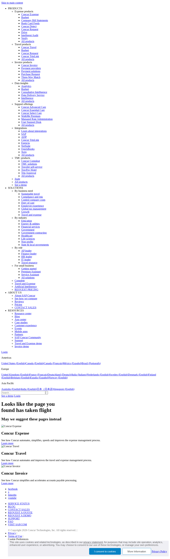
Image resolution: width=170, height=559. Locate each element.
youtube (12, 498)
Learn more (7, 443)
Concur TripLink (30, 56)
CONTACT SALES (25, 307)
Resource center (23, 313)
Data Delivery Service (32, 95)
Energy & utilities (30, 223)
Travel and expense (31, 214)
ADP (24, 137)
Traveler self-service (31, 167)
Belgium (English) (20, 377)
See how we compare (26, 298)
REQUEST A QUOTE (20, 512)
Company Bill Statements (34, 20)
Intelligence (27, 98)
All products (27, 41)
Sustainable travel (30, 193)
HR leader (26, 256)
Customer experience (26, 325)
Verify (24, 38)
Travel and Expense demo (28, 343)
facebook (13, 489)
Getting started (29, 268)
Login (4, 352)
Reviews (19, 301)
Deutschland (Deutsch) (60, 374)
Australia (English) (11, 389)
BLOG (11, 506)
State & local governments (35, 244)
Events (18, 328)
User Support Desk (31, 122)
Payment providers (31, 68)
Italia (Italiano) (79, 374)
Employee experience (32, 205)
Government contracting (34, 232)
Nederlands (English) (98, 374)
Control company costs (33, 199)
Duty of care (27, 202)
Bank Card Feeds (30, 23)
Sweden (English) (118, 374)
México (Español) (72, 363)
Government (27, 229)
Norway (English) (58, 377)
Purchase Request (30, 74)
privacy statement (93, 542)
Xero (24, 152)
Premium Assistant (31, 271)
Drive (24, 32)
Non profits (27, 241)
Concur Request (29, 29)
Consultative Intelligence (34, 92)
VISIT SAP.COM (17, 524)
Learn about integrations (34, 131)
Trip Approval (28, 172)
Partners (19, 334)
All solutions (28, 277)
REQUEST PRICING (26, 289)
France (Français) (38, 374)
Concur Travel (28, 47)
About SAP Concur (25, 295)
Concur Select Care (31, 113)
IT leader (26, 259)
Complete (20, 280)
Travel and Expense (25, 283)
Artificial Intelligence (26, 286)
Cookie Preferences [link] (18, 539)
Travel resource (29, 262)
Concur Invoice (29, 65)
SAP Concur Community (28, 337)
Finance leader (29, 253)
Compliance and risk (32, 196)
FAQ (10, 521)
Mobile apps (21, 331)
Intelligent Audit (29, 35)
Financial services (30, 226)
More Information (137, 551)
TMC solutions (29, 164)
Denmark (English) (138, 374)
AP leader (26, 250)
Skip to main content (12, 2)
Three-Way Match (30, 77)
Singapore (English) (63, 389)
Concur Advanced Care (33, 107)
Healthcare (27, 235)
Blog (17, 316)
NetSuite (25, 146)
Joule (17, 178)
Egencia (25, 143)
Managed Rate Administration (37, 119)
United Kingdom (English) (15, 374)
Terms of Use (15, 536)
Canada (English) (35, 363)
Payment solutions (30, 71)
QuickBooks (28, 149)
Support (19, 340)
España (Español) (39, 377)
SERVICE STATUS (19, 503)
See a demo (21, 184)
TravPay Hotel (29, 169)
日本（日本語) (45, 389)
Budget (25, 17)
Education (26, 220)
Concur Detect (29, 26)
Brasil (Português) (91, 363)
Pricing (18, 304)
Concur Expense (30, 14)
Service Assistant (30, 274)
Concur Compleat (30, 161)
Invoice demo (22, 346)
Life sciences (28, 238)
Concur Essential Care (33, 110)
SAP (23, 134)
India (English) (29, 389)
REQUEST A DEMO (19, 515)
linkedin (12, 495)
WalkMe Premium (30, 116)
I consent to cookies (105, 551)
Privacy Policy (159, 551)
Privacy (12, 533)
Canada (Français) (53, 363)
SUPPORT (14, 518)
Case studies (21, 322)
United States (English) (13, 363)
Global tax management (33, 208)
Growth (25, 211)
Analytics (26, 86)
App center (20, 319)
